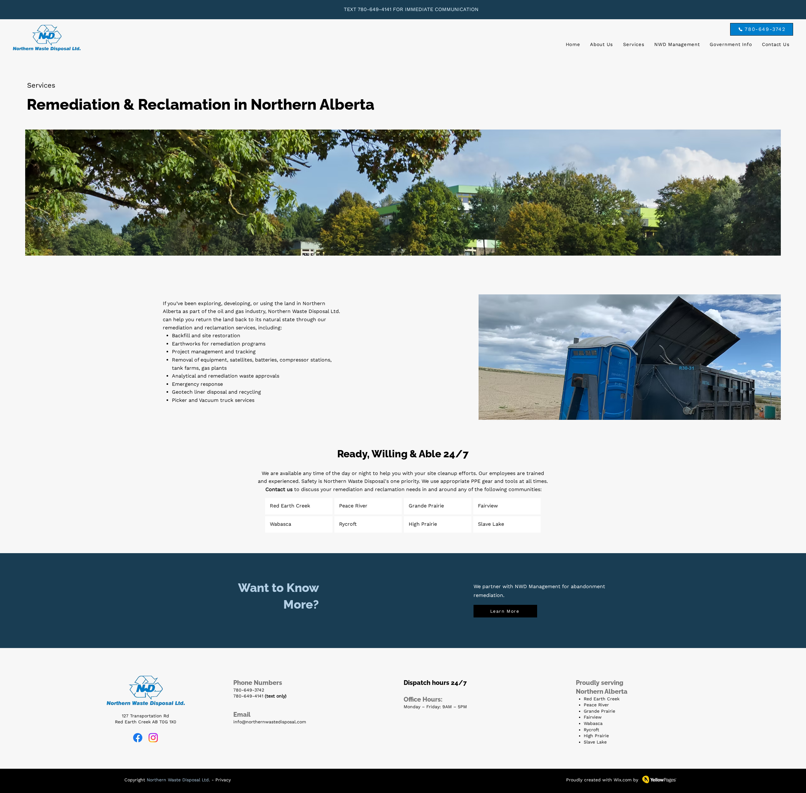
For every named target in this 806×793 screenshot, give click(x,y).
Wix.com (623, 779)
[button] (633, 44)
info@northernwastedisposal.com (269, 721)
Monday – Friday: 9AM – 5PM (435, 706)
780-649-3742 (248, 689)
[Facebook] (138, 738)
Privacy (223, 779)
